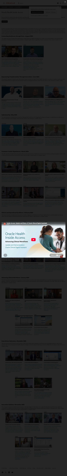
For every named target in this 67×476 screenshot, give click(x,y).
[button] (65, 2)
